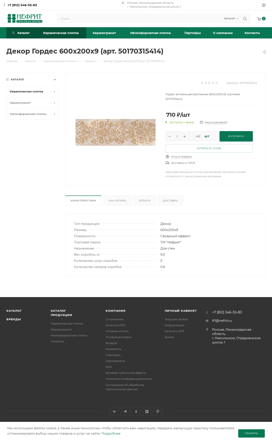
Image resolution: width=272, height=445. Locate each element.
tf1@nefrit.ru (222, 321)
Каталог (14, 310)
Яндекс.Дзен (147, 411)
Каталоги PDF (115, 325)
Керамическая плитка (67, 323)
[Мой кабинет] (264, 5)
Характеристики (83, 200)
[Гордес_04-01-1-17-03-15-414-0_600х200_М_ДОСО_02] (115, 132)
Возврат (112, 343)
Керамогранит (61, 329)
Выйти (169, 337)
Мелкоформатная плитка (69, 335)
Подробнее (110, 433)
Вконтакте (114, 411)
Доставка (170, 200)
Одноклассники (136, 411)
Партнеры (113, 355)
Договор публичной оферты (126, 372)
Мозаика (57, 341)
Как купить (117, 200)
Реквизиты (113, 349)
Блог (109, 366)
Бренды (13, 319)
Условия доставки (118, 337)
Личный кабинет (181, 310)
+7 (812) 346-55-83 (22, 5)
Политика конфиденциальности (129, 378)
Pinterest (157, 411)
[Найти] (245, 18)
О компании (114, 319)
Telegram (125, 411)
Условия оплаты (117, 331)
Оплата (144, 200)
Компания (115, 310)
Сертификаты (115, 361)
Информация (174, 325)
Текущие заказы (176, 319)
